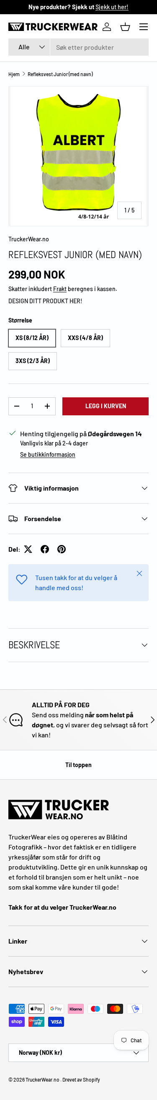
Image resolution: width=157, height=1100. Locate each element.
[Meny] (143, 27)
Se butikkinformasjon (47, 454)
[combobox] (78, 47)
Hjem (14, 74)
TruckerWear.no (28, 239)
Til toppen (78, 764)
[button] (125, 27)
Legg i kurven (105, 405)
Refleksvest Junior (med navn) (60, 74)
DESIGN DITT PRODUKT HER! (45, 300)
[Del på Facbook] (44, 549)
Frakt (60, 288)
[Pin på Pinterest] (61, 549)
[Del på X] (28, 549)
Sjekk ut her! (112, 6)
